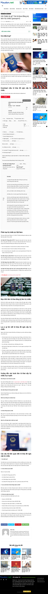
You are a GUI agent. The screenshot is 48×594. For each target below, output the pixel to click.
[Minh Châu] (1, 21)
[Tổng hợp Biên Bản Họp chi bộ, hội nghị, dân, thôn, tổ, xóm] (40, 85)
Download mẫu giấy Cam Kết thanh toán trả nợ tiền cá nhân (39, 107)
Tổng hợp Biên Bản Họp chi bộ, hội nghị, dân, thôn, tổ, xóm (40, 92)
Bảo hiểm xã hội (14, 554)
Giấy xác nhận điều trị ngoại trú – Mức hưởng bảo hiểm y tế (26, 557)
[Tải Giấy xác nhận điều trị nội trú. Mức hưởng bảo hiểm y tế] (5, 564)
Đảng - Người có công (36, 88)
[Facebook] (1, 580)
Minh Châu (7, 21)
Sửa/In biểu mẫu (26, 100)
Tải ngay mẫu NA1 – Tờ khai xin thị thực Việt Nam (40, 76)
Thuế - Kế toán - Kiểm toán (4, 554)
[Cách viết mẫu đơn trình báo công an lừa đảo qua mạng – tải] (26, 564)
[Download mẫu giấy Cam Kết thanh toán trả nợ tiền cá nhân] (40, 101)
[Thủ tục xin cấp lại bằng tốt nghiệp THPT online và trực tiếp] (16, 564)
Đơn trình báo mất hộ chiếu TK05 (13, 275)
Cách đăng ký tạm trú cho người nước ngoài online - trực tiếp (42, 28)
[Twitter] (6, 580)
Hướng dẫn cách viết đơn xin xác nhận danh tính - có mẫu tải (42, 41)
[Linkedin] (4, 580)
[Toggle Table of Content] (28, 31)
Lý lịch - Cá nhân (3, 13)
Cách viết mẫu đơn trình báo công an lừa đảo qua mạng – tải (26, 569)
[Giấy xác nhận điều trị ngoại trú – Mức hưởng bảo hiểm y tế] (26, 551)
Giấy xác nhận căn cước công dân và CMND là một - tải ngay (42, 35)
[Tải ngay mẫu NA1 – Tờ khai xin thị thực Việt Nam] (40, 70)
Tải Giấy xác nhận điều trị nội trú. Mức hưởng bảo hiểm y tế (5, 569)
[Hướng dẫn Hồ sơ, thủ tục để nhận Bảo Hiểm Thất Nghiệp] (16, 551)
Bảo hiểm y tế (24, 554)
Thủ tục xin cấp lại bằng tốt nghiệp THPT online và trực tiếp (15, 569)
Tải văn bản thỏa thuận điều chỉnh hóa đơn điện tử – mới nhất (5, 557)
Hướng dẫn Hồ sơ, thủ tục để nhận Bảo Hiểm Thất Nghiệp (15, 557)
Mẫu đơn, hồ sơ (8, 13)
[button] (45, 5)
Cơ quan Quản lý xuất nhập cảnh (20, 381)
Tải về (5, 96)
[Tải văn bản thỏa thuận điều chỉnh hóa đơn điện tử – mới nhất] (5, 551)
